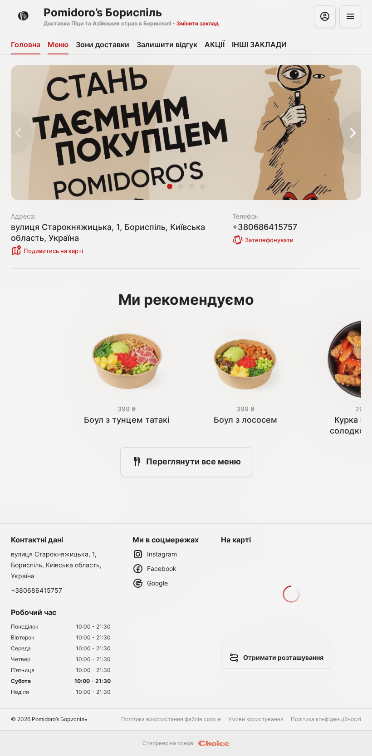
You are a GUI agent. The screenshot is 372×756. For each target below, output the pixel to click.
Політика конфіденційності (326, 719)
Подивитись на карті (53, 250)
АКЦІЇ (215, 44)
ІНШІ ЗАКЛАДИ (259, 44)
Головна (25, 44)
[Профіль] (325, 16)
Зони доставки (102, 44)
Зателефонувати (269, 240)
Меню (58, 44)
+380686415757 (36, 590)
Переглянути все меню (193, 461)
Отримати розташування (283, 657)
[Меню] (350, 16)
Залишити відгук (167, 44)
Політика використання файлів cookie (171, 719)
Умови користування (256, 719)
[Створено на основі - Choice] (214, 743)
